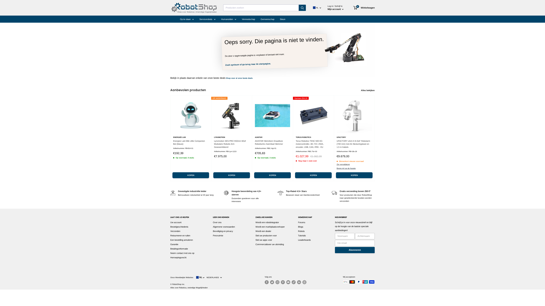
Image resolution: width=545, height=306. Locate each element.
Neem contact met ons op (182, 253)
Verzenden (175, 231)
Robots (301, 231)
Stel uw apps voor (263, 240)
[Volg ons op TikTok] (294, 282)
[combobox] (261, 8)
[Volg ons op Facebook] (267, 282)
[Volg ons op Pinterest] (283, 282)
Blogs (300, 227)
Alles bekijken (368, 90)
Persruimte (218, 235)
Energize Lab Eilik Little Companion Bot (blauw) (189, 142)
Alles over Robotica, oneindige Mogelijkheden (189, 288)
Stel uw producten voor (266, 235)
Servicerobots (206, 19)
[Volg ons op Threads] (304, 282)
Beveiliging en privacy (223, 231)
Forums (301, 222)
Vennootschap (248, 19)
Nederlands (213, 277)
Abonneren (355, 250)
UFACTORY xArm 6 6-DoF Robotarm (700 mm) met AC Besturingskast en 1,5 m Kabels (353, 144)
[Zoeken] (302, 8)
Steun (282, 19)
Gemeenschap (267, 19)
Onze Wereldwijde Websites (181, 277)
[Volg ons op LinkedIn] (299, 282)
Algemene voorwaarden (224, 227)
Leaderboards (304, 240)
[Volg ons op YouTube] (288, 282)
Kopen (190, 175)
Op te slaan (185, 19)
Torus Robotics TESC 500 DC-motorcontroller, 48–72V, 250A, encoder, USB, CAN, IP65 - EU (310, 144)
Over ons (217, 222)
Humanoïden (227, 19)
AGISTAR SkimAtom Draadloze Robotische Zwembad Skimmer (269, 142)
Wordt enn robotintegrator (267, 222)
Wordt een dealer (263, 231)
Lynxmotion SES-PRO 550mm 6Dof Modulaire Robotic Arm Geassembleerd (230, 144)
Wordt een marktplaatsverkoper (270, 227)
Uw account (175, 222)
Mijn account (334, 9)
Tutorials (302, 235)
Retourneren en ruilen (180, 235)
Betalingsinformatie (179, 248)
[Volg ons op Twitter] (272, 282)
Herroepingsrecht (178, 257)
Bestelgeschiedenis (179, 227)
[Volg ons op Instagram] (277, 282)
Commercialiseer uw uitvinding (269, 244)
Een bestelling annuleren (181, 240)
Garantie (174, 244)
